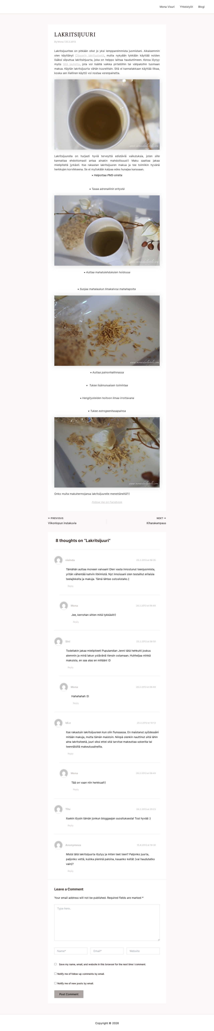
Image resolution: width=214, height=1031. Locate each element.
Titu (67, 809)
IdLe (68, 722)
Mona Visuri (167, 6)
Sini (67, 641)
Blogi (201, 6)
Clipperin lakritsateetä (89, 55)
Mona (74, 605)
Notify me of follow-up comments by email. (80, 973)
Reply (70, 586)
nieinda (70, 560)
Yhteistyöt (186, 6)
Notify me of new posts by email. (75, 983)
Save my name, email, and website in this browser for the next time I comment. (102, 964)
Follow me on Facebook (107, 502)
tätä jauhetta (71, 64)
